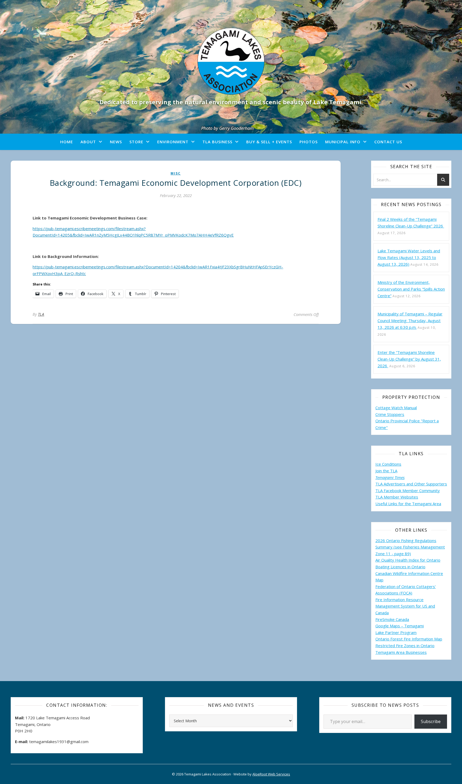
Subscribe (431, 721)
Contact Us (388, 141)
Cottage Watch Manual (396, 407)
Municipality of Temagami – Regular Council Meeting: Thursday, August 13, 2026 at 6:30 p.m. (410, 320)
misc (176, 173)
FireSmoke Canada (392, 619)
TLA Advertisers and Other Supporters (411, 483)
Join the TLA (386, 470)
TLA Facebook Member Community (407, 490)
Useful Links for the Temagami (404, 503)
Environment (172, 141)
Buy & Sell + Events (269, 141)
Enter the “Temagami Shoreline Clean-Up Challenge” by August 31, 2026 (409, 359)
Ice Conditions (388, 464)
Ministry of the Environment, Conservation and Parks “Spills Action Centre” (411, 289)
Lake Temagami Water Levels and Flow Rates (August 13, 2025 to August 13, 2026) (409, 257)
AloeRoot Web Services (271, 774)
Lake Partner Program (396, 632)
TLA (41, 314)
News (116, 141)
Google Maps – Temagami (399, 625)
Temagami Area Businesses (401, 652)
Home (66, 141)
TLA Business (217, 141)
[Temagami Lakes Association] (231, 61)
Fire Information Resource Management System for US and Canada (405, 606)
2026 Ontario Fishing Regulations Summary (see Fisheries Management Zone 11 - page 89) (410, 547)
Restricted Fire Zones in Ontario (404, 645)
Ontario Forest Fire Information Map (408, 639)
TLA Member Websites (396, 497)
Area (437, 503)
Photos (308, 141)
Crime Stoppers (389, 414)
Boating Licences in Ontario (400, 566)
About (88, 141)
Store (136, 141)
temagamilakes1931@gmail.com (58, 741)
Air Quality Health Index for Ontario (407, 560)
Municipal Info (342, 141)
